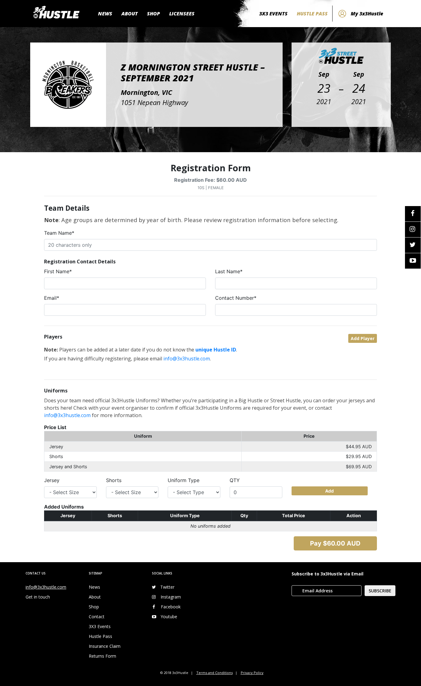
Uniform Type (183, 480)
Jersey (51, 480)
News (94, 587)
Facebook (171, 607)
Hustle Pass (100, 636)
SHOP (153, 13)
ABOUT (129, 13)
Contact (96, 616)
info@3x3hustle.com (186, 358)
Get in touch (38, 597)
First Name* (58, 271)
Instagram (171, 597)
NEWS (105, 13)
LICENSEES (181, 13)
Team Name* (59, 233)
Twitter (167, 587)
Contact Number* (235, 298)
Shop (94, 607)
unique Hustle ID (215, 349)
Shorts (113, 480)
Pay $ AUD (335, 543)
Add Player (362, 338)
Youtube (169, 616)
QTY (235, 480)
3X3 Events (100, 626)
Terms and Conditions (214, 672)
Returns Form (102, 656)
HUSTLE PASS (312, 13)
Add (329, 490)
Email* (51, 298)
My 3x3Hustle (367, 13)
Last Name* (229, 271)
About (95, 597)
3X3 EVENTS (273, 13)
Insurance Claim (105, 646)
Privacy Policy (252, 672)
